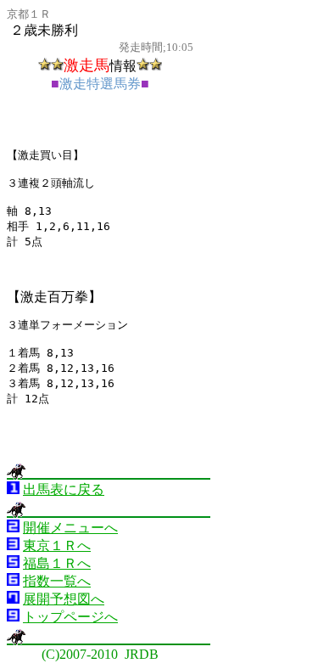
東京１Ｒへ (57, 545)
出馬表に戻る (63, 489)
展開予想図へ (63, 599)
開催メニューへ (70, 527)
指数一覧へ (57, 581)
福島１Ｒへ (57, 563)
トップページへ (70, 617)
